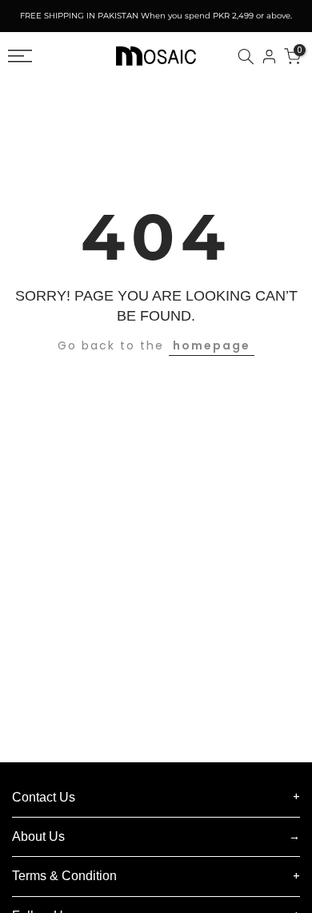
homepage (211, 345)
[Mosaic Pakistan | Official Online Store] (156, 56)
